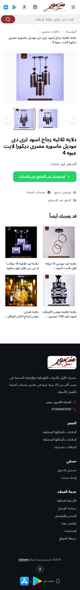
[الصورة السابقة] (72, 119)
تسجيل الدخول (66, 470)
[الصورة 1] (24, 118)
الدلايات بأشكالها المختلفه (59, 432)
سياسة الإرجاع (67, 508)
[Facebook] (40, 569)
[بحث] (8, 19)
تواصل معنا (69, 523)
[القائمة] (73, 7)
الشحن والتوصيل (65, 516)
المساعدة (70, 531)
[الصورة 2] (48, 118)
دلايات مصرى (51, 31)
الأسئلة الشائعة (66, 501)
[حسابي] (35, 7)
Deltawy (24, 560)
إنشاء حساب (68, 478)
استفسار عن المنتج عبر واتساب (41, 176)
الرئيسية (71, 31)
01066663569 (61, 409)
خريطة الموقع (67, 538)
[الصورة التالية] (8, 119)
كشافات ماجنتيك (65, 447)
